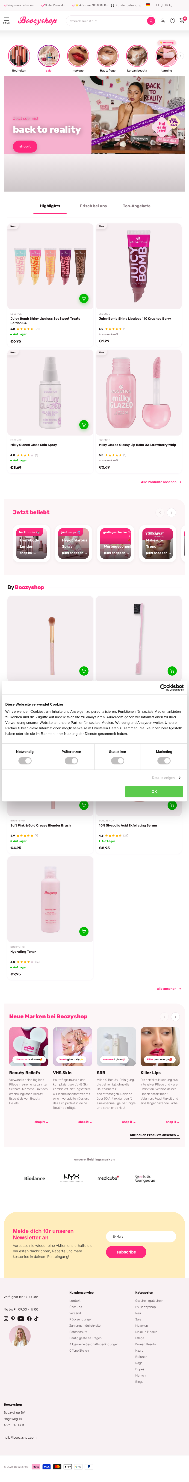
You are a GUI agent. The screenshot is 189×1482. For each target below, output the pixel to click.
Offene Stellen (79, 1350)
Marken (140, 1375)
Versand (75, 1313)
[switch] (71, 760)
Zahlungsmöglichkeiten (85, 1325)
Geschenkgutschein (149, 1300)
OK (154, 792)
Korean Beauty (145, 1344)
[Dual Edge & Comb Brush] (139, 639)
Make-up (141, 1325)
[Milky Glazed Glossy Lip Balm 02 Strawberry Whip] (139, 393)
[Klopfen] (36, 1318)
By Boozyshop (145, 1307)
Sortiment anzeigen (6, 19)
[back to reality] (94, 134)
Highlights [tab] (50, 206)
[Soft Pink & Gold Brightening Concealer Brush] (50, 639)
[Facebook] (29, 1318)
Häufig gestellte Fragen (85, 1338)
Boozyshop (18, 820)
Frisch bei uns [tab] (93, 206)
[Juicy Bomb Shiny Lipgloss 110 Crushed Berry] (139, 266)
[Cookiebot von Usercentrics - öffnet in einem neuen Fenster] (163, 687)
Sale (138, 1319)
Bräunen (141, 1357)
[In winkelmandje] (84, 298)
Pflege (139, 1338)
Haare (139, 1350)
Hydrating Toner (23, 952)
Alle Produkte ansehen (159, 482)
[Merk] (19, 1178)
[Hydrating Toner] (50, 899)
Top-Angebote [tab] (137, 206)
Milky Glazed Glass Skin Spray (33, 445)
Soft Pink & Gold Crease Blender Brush (40, 825)
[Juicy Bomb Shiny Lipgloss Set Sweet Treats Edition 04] (50, 266)
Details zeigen (163, 778)
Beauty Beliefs (24, 1072)
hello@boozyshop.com (20, 1438)
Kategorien (144, 1293)
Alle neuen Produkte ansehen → (155, 1135)
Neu (138, 1313)
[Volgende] (171, 512)
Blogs (139, 1381)
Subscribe (126, 1252)
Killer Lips (151, 1072)
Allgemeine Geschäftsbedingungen (93, 1344)
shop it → (41, 1122)
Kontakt (74, 1300)
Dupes (139, 1369)
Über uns (75, 1307)
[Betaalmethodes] (36, 1467)
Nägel (139, 1363)
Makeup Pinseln (146, 1332)
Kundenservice (81, 1293)
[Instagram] (6, 1318)
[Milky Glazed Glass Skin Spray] (50, 393)
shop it (25, 146)
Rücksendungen (80, 1319)
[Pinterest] (13, 1318)
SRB (101, 1072)
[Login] (163, 20)
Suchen (151, 21)
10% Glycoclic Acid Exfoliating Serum (128, 825)
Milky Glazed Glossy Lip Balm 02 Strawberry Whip (137, 445)
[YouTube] (21, 1318)
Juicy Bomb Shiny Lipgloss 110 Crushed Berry (135, 319)
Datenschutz (78, 1332)
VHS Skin (62, 1072)
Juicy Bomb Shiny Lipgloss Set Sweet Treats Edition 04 (45, 321)
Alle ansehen (167, 988)
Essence (16, 314)
